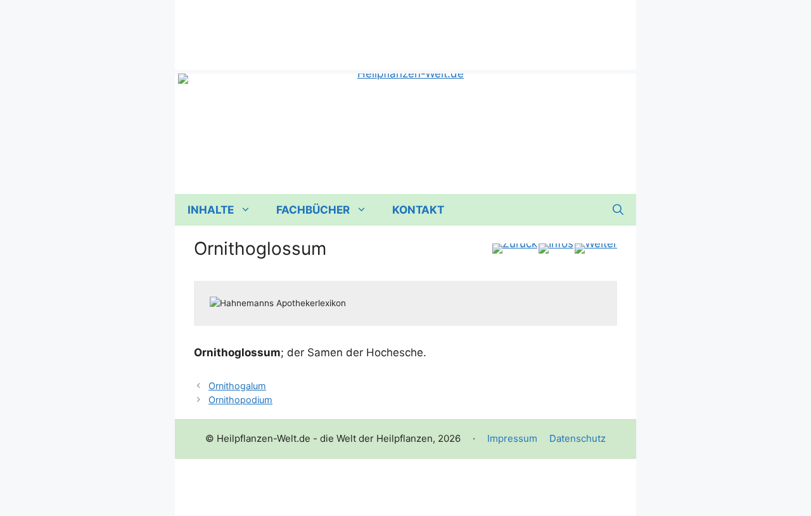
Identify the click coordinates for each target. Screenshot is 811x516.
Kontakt (418, 209)
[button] (618, 210)
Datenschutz (577, 438)
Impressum (512, 438)
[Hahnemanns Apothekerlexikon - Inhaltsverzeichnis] (556, 248)
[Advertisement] (405, 28)
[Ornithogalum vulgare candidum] (514, 248)
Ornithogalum (237, 385)
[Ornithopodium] (596, 248)
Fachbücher (313, 209)
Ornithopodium (240, 399)
